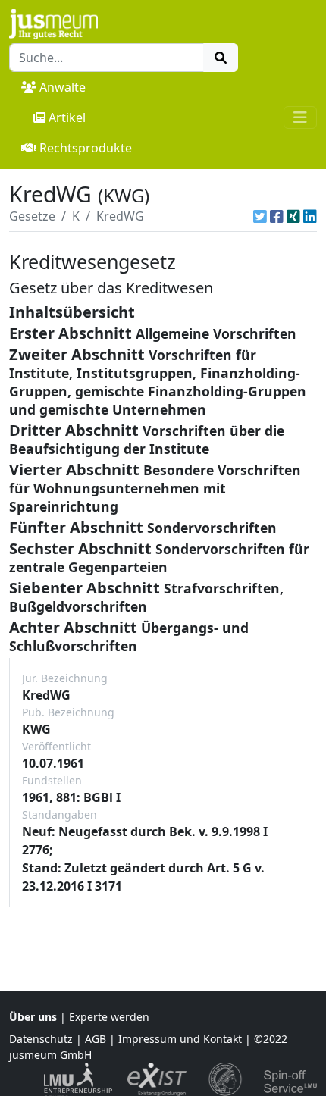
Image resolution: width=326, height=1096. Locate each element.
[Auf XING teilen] (293, 216)
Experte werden (109, 1017)
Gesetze (32, 216)
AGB (95, 1039)
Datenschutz (41, 1039)
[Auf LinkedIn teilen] (310, 216)
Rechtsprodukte (85, 147)
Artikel (67, 117)
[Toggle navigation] (300, 117)
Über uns (33, 1017)
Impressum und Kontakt (180, 1039)
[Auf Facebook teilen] (277, 216)
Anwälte (62, 87)
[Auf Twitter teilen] (260, 216)
